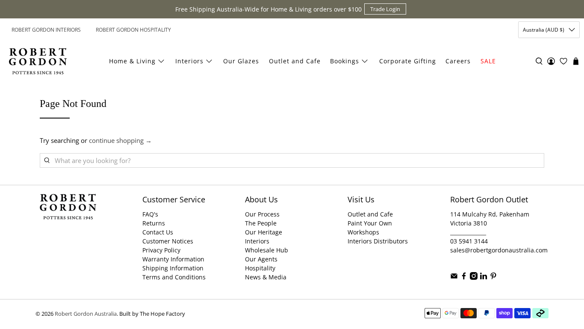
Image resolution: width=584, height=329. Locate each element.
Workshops (363, 232)
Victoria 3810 (468, 223)
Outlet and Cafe (295, 61)
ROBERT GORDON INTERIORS (46, 29)
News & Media (265, 277)
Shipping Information (173, 268)
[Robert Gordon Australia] (38, 61)
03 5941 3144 (469, 241)
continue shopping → (120, 140)
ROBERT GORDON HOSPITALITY (133, 29)
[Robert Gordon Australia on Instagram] (474, 277)
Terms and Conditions (174, 277)
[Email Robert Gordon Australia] (454, 277)
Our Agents (261, 259)
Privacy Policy (161, 250)
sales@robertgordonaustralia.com (499, 250)
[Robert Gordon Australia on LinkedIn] (483, 277)
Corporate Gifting (407, 61)
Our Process (262, 214)
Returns (153, 223)
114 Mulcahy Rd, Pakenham (489, 214)
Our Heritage (263, 232)
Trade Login (385, 9)
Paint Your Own (370, 223)
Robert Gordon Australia (86, 313)
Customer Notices (167, 241)
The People (261, 223)
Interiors (189, 61)
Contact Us (157, 232)
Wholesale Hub (266, 250)
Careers (458, 61)
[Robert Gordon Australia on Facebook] (464, 277)
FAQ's (150, 214)
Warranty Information (173, 259)
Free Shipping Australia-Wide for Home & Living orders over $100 (268, 9)
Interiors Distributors (378, 241)
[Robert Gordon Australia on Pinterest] (493, 277)
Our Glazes (241, 61)
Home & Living (132, 61)
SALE (488, 61)
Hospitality (260, 268)
